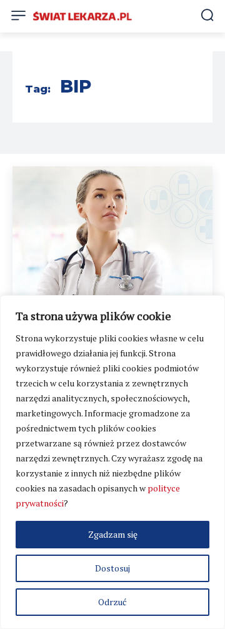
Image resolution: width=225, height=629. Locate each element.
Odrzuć (112, 602)
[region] (112, 462)
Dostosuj (112, 568)
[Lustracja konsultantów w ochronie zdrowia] (112, 236)
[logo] (82, 16)
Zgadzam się (113, 534)
